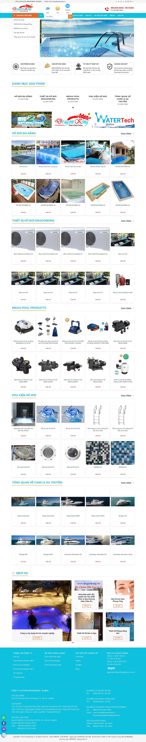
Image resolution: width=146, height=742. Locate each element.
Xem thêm (126, 133)
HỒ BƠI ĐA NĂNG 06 (122, 166)
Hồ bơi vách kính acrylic (73, 166)
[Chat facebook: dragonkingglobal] (4, 729)
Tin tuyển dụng (18, 677)
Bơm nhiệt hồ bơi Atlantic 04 (23, 254)
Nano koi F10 (48, 292)
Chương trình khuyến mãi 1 (23, 669)
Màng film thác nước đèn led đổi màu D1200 (23, 429)
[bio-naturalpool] (31, 120)
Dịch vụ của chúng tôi (21, 665)
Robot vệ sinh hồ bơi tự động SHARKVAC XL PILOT (23, 342)
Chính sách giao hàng (52, 665)
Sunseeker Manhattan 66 (73, 554)
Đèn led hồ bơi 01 (73, 467)
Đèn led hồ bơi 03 (23, 467)
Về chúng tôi (18, 673)
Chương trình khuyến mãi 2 (23, 661)
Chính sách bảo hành (52, 657)
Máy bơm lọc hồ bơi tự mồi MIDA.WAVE (23, 381)
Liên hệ (16, 657)
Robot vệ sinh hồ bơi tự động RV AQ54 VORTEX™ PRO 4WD (98, 342)
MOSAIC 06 (98, 467)
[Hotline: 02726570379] (4, 717)
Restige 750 (123, 516)
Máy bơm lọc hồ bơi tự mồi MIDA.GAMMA (73, 381)
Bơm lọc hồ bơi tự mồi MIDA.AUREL (97, 381)
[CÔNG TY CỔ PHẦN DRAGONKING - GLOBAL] (73, 120)
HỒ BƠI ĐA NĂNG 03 (73, 205)
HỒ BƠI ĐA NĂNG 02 (98, 205)
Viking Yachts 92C (48, 516)
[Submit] (70, 17)
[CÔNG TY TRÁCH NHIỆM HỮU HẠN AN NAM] (114, 120)
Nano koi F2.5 (98, 292)
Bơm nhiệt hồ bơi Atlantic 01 (97, 254)
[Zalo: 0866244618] (4, 735)
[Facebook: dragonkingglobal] (4, 723)
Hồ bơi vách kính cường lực (48, 166)
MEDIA (112, 15)
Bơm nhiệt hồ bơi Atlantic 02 (73, 254)
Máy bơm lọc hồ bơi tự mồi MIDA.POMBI (123, 342)
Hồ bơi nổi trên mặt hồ (97, 166)
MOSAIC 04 (123, 467)
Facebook (79, 657)
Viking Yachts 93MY (98, 516)
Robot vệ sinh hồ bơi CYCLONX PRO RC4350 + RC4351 (73, 342)
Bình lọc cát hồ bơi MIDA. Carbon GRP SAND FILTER (122, 381)
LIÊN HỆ (120, 15)
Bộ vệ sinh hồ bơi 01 (48, 428)
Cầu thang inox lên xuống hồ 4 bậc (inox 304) (98, 429)
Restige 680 (23, 554)
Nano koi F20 (23, 292)
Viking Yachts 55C (23, 516)
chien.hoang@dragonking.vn (57, 1)
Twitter (78, 661)
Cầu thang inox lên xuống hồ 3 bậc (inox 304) (122, 429)
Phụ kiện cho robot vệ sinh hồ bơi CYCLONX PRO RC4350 (48, 342)
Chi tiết (37, 638)
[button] (131, 36)
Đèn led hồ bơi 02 (48, 467)
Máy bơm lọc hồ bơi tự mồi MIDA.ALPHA (48, 381)
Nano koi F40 (122, 254)
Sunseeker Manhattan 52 (97, 554)
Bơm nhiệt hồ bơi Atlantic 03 (48, 254)
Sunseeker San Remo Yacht (122, 554)
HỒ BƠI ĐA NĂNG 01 (122, 205)
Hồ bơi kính (23, 166)
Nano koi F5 (73, 292)
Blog (77, 669)
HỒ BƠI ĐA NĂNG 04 (48, 205)
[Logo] (26, 8)
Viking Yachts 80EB (73, 516)
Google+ (79, 665)
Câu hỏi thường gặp (52, 661)
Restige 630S (48, 554)
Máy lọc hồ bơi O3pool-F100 (122, 292)
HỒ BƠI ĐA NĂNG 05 (23, 205)
